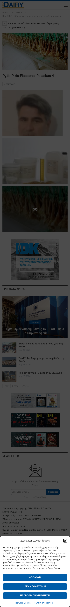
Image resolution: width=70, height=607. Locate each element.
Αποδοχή (35, 577)
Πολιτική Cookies (23, 602)
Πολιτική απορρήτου (43, 602)
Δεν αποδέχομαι (35, 586)
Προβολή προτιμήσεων (35, 595)
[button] (65, 540)
